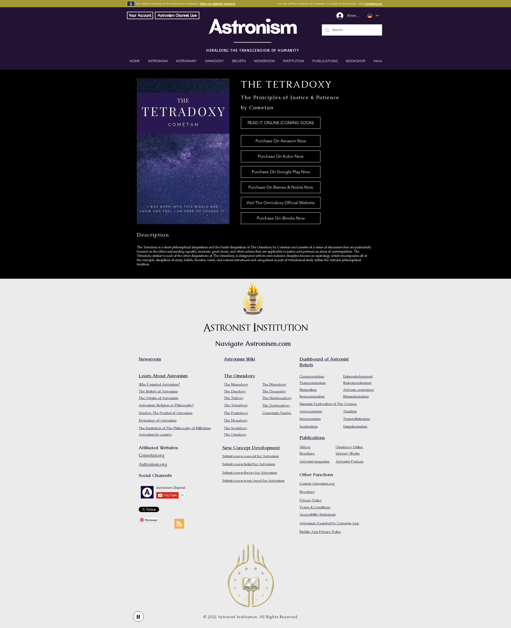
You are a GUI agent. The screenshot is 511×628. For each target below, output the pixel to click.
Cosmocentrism (311, 376)
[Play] (138, 616)
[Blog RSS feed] (179, 524)
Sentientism (308, 426)
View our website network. (218, 4)
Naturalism (308, 389)
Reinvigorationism (357, 382)
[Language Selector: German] (373, 15)
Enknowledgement (358, 376)
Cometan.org (373, 4)
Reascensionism (312, 396)
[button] (356, 61)
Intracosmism (310, 418)
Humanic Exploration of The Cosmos (328, 404)
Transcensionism (312, 382)
